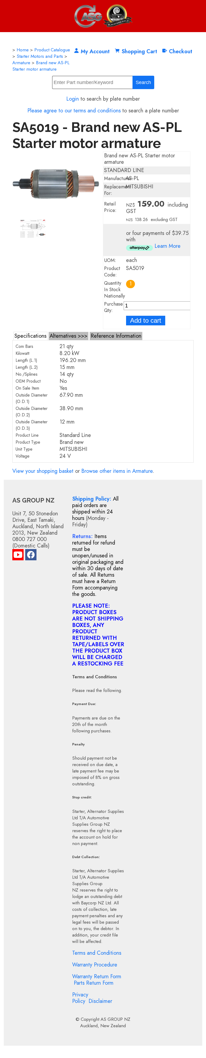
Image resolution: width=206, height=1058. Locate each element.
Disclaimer (100, 1001)
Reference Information (116, 336)
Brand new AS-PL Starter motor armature (40, 65)
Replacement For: (117, 190)
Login (72, 99)
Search (143, 82)
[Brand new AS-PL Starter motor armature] (55, 215)
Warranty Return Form (96, 976)
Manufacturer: (118, 178)
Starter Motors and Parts (40, 56)
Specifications (30, 336)
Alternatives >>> (68, 336)
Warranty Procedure (94, 965)
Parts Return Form (93, 983)
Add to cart (145, 320)
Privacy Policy (80, 998)
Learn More (167, 246)
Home (23, 50)
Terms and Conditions (96, 953)
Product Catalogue (52, 50)
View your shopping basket (42, 471)
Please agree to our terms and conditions (74, 111)
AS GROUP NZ (115, 1019)
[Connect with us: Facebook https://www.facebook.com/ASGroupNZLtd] (30, 556)
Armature (21, 62)
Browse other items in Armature (117, 471)
